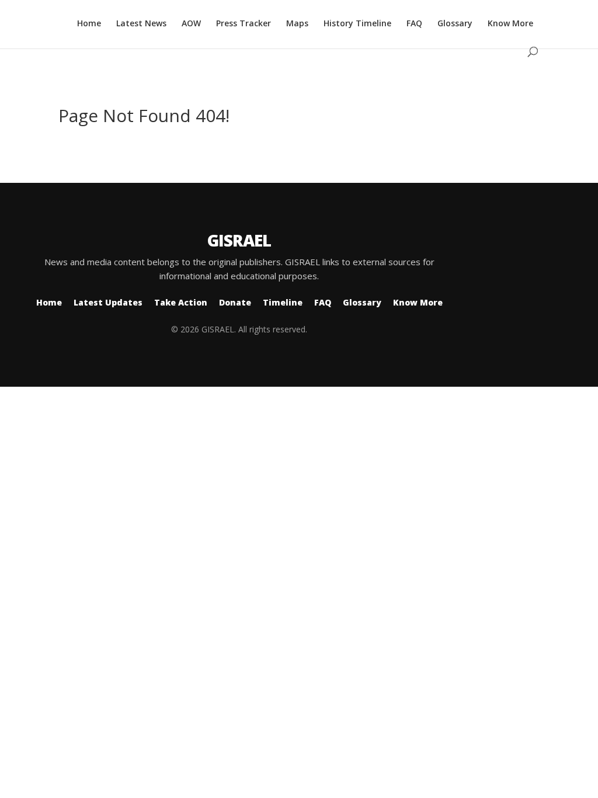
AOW (191, 24)
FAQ (414, 24)
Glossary (454, 24)
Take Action (180, 302)
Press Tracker (243, 24)
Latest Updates (108, 302)
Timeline (283, 302)
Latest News (141, 24)
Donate (235, 302)
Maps (297, 24)
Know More (510, 24)
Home (89, 24)
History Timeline (357, 24)
